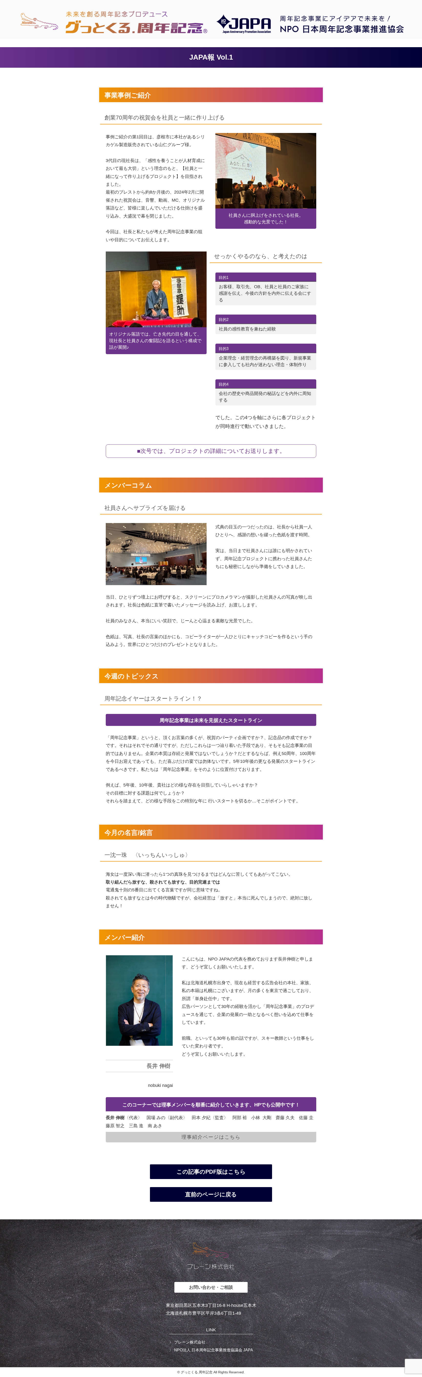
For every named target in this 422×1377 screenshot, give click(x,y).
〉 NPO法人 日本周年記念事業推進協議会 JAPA (211, 1350)
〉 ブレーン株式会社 (187, 1342)
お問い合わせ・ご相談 (211, 1287)
